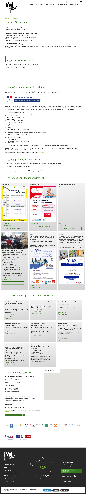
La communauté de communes (33, 5)
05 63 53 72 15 (39, 31)
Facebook (41, 152)
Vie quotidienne (49, 5)
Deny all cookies (64, 490)
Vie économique (62, 5)
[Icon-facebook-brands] (81, 2)
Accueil (7, 18)
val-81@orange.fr (13, 481)
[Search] (77, 2)
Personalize (56, 490)
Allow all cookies (47, 490)
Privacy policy (6, 490)
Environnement (74, 5)
